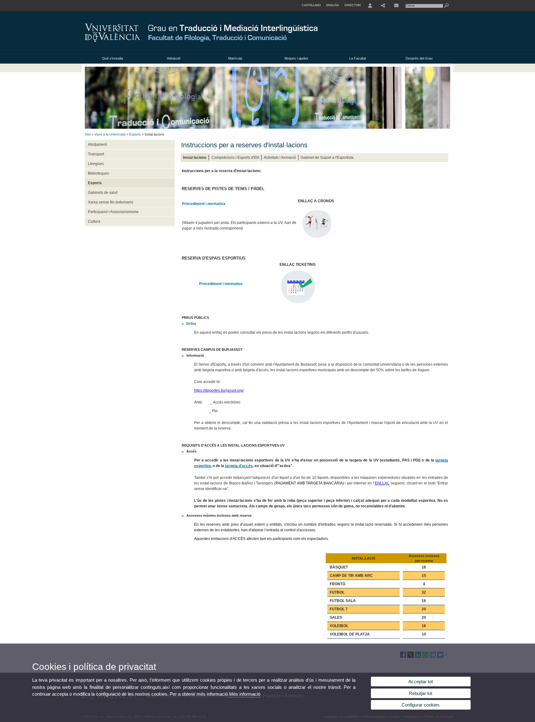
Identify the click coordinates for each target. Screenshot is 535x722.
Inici (88, 134)
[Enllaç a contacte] (396, 5)
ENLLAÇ (382, 483)
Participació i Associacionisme (113, 212)
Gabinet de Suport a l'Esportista (327, 157)
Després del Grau (419, 58)
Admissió (174, 58)
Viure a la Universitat (109, 134)
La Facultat (357, 58)
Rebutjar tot (420, 693)
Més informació (244, 694)
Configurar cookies (421, 704)
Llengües (96, 164)
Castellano (311, 5)
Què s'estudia (112, 58)
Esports (135, 134)
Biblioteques (98, 173)
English (332, 5)
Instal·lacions (195, 157)
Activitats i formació (280, 157)
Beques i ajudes (296, 58)
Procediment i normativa (203, 204)
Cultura (94, 221)
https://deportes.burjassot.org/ (219, 390)
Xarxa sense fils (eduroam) (110, 202)
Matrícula (235, 58)
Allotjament (97, 144)
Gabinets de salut (102, 192)
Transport (96, 154)
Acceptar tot (420, 681)
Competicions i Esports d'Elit (235, 157)
